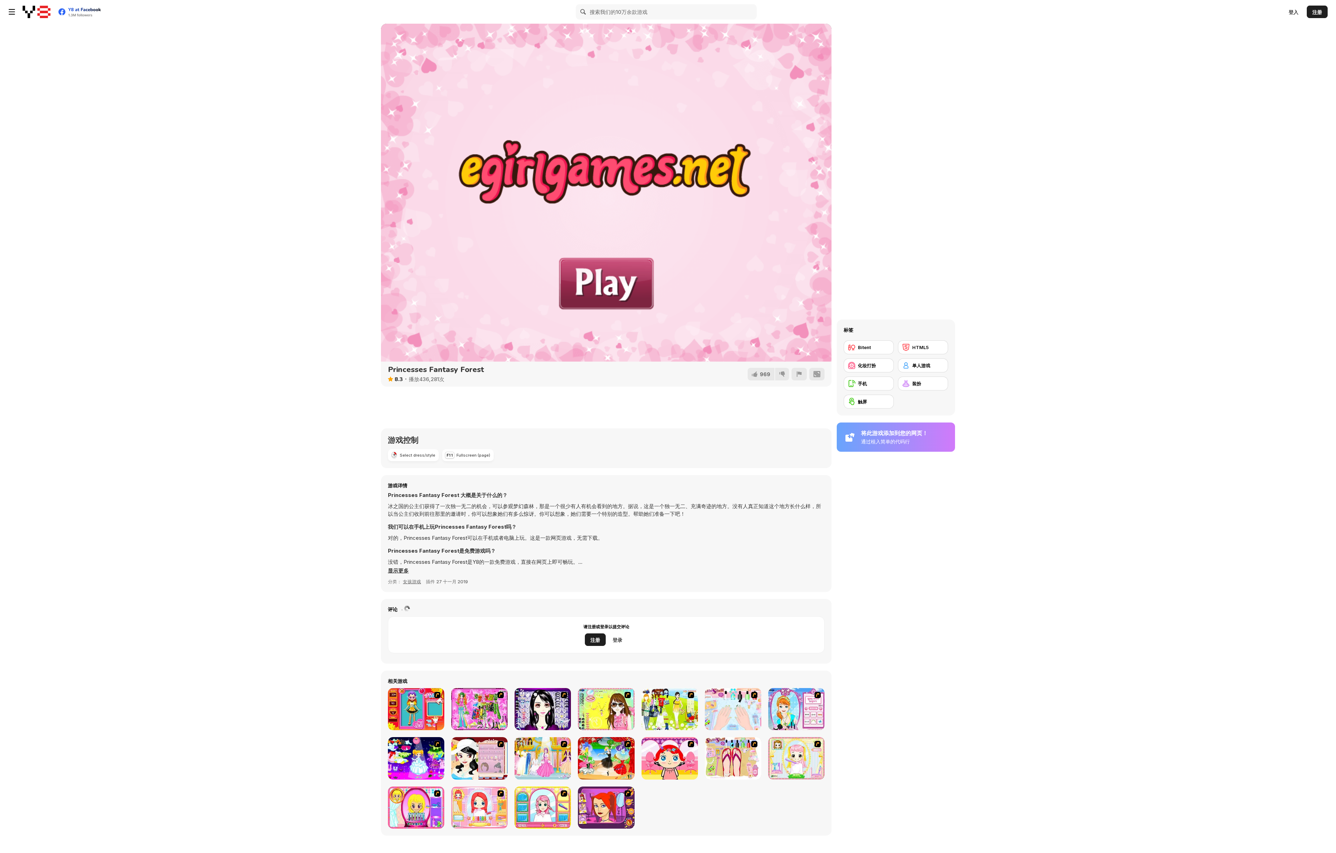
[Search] (583, 11)
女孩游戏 (412, 581)
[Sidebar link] (12, 12)
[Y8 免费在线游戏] (36, 12)
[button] (398, 571)
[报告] (799, 374)
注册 (1317, 12)
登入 (1293, 12)
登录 (617, 640)
